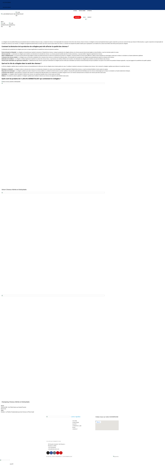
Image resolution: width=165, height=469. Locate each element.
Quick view (3, 187)
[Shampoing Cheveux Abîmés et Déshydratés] (53, 243)
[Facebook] (51, 452)
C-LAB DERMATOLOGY (11, 33)
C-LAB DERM (4, 28)
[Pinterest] (57, 452)
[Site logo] (8, 13)
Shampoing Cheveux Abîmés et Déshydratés (16, 402)
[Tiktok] (54, 452)
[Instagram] (48, 452)
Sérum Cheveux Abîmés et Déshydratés (14, 189)
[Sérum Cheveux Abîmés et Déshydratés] (11, 81)
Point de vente (81, 19)
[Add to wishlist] (6, 187)
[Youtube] (61, 452)
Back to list (3, 408)
